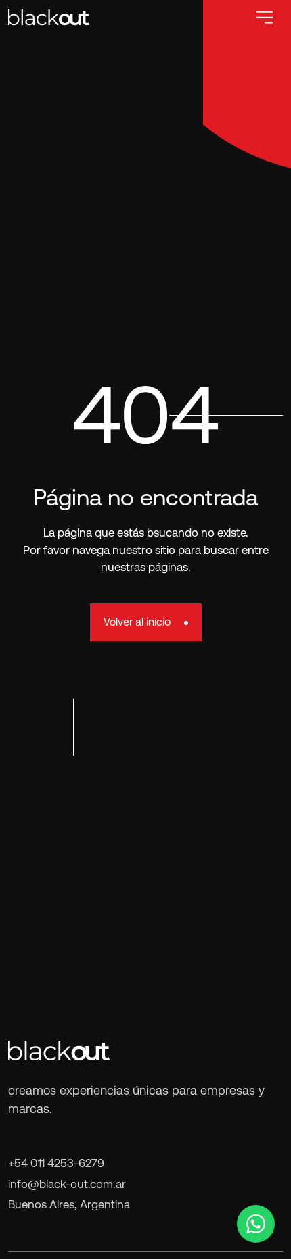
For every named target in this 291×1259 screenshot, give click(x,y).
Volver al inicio (137, 622)
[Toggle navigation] (264, 17)
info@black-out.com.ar (67, 1184)
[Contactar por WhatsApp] (256, 1224)
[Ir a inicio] (48, 17)
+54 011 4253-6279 (56, 1163)
